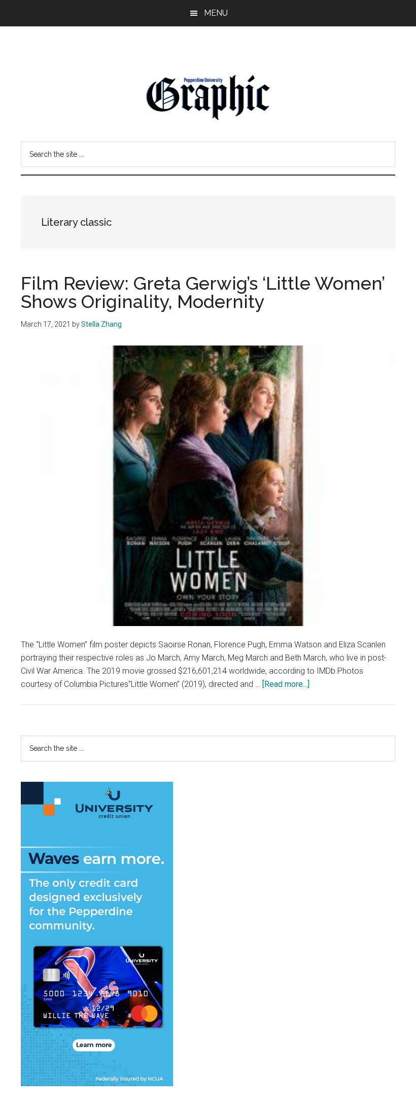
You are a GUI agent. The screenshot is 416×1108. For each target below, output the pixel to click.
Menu (216, 13)
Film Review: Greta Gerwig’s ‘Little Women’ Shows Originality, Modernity (203, 292)
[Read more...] (285, 684)
